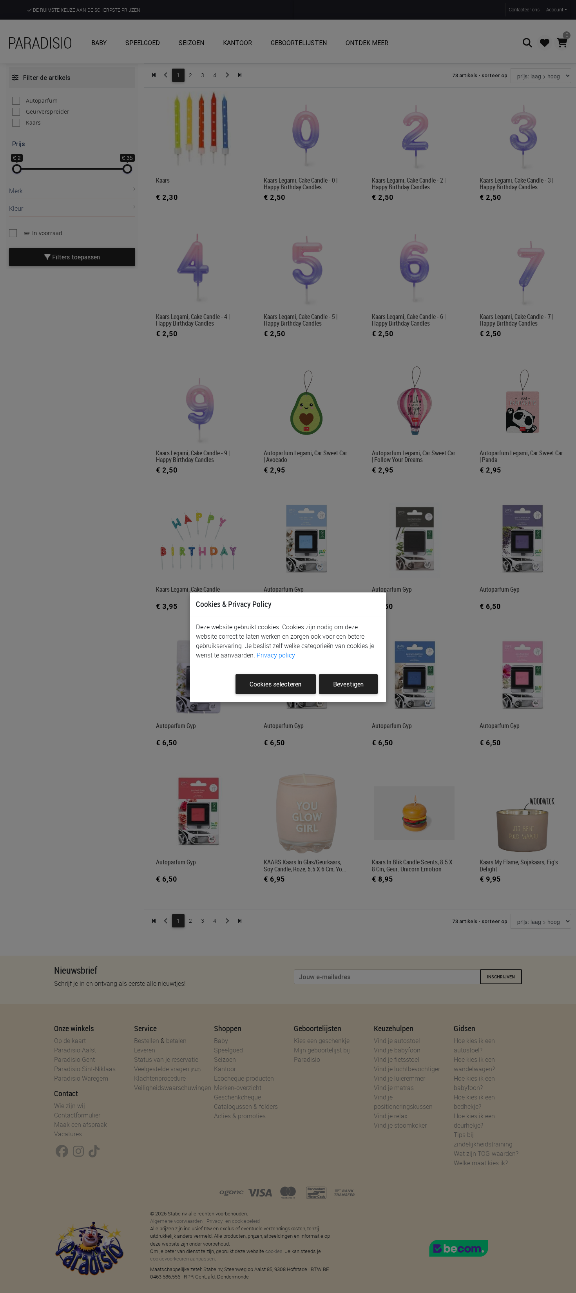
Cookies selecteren (275, 684)
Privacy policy (276, 655)
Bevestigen (348, 684)
